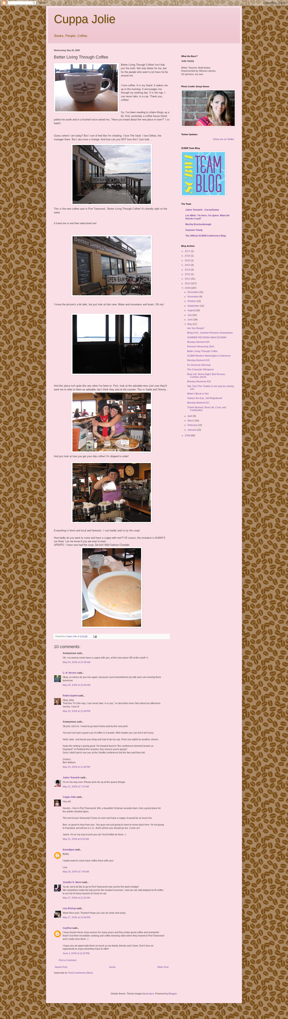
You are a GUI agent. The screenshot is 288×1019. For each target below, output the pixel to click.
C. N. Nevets (70, 672)
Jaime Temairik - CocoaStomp (202, 209)
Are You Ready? (196, 328)
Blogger (172, 993)
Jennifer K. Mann (72, 882)
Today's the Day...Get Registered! (204, 398)
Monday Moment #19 (198, 360)
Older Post (162, 967)
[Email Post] (94, 636)
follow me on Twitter (223, 139)
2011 (188, 278)
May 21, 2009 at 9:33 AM (76, 839)
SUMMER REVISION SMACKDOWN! (206, 337)
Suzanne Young (193, 230)
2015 (188, 260)
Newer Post (61, 967)
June (190, 319)
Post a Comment (67, 960)
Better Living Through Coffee (202, 351)
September (193, 306)
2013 (188, 269)
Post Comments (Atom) (80, 972)
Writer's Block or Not (197, 393)
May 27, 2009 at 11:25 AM (76, 897)
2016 (188, 255)
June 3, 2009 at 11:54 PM (76, 953)
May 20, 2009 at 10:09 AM (76, 662)
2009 (188, 288)
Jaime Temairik (71, 777)
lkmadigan (68, 849)
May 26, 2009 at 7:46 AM (76, 871)
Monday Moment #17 (198, 402)
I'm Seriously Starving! (199, 365)
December (193, 292)
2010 (188, 283)
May (190, 324)
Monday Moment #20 (198, 342)
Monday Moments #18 (199, 381)
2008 (188, 435)
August (191, 310)
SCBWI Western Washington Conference (209, 355)
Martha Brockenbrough (198, 224)
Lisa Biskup (69, 908)
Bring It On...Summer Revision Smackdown (210, 332)
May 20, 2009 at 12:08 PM (76, 711)
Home (112, 967)
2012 (188, 274)
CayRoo (67, 928)
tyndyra (150, 993)
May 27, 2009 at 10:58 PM (76, 917)
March (191, 420)
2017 (188, 251)
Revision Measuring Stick (200, 346)
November (193, 296)
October (192, 301)
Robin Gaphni (70, 695)
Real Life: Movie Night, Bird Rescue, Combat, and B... (206, 375)
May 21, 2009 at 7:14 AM (76, 786)
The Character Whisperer (200, 369)
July (189, 315)
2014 (188, 265)
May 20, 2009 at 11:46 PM (76, 767)
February (192, 425)
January (192, 429)
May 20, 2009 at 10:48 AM (76, 685)
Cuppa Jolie (84, 19)
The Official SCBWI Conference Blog (205, 235)
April (190, 416)
